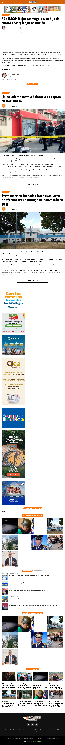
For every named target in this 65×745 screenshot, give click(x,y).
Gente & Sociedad (54, 729)
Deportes (33, 731)
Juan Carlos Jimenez (13, 28)
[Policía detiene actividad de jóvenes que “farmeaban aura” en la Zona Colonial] (55, 543)
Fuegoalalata (11, 106)
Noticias (8, 729)
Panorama (16, 729)
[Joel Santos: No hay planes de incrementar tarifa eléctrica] (10, 559)
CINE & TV (43, 729)
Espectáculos (26, 729)
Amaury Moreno (37, 741)
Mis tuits (4, 511)
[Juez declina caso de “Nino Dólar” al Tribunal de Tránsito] (26, 526)
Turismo (36, 729)
